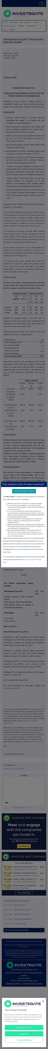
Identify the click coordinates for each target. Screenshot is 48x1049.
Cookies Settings (24, 1040)
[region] (24, 1022)
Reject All (24, 1034)
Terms (5, 562)
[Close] (43, 1001)
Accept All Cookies (24, 1027)
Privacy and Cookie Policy (32, 559)
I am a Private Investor (24, 491)
